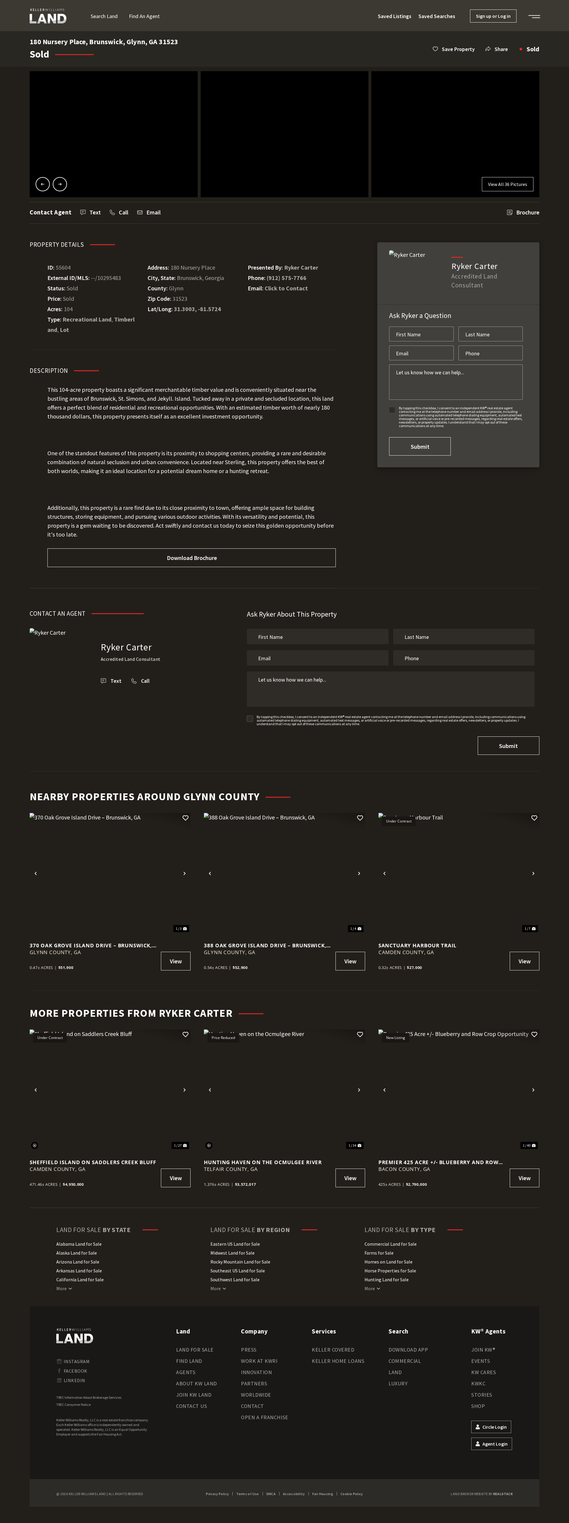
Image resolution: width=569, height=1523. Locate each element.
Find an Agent (144, 16)
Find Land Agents (189, 1367)
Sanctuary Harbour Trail (417, 945)
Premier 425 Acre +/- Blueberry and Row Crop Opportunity (438, 1162)
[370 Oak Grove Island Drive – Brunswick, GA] (110, 873)
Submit (420, 446)
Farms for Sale (379, 1253)
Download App (408, 1349)
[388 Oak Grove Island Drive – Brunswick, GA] (284, 873)
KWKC (478, 1383)
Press (249, 1349)
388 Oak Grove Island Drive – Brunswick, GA (265, 945)
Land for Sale (195, 1349)
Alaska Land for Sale (76, 1253)
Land (395, 1372)
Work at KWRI (259, 1361)
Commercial (405, 1361)
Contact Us (191, 1406)
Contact (252, 1406)
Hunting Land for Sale (387, 1279)
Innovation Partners (256, 1378)
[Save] (185, 818)
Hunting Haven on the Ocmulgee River (263, 1162)
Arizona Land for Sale (77, 1262)
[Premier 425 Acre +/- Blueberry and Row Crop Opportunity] (458, 1089)
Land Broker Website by (482, 1494)
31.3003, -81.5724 (197, 309)
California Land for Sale (80, 1279)
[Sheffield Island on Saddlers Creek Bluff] (110, 1089)
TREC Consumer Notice (73, 1404)
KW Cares (483, 1372)
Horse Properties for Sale (390, 1271)
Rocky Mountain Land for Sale (240, 1262)
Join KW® (483, 1349)
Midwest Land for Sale (232, 1253)
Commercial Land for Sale (391, 1244)
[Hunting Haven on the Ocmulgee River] (284, 1089)
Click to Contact (286, 288)
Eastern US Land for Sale (235, 1244)
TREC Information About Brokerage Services (88, 1397)
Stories (481, 1394)
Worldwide (256, 1394)
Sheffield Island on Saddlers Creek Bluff (93, 1162)
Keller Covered (333, 1349)
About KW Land (196, 1383)
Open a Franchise (264, 1417)
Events (480, 1361)
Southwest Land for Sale (235, 1279)
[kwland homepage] (74, 1335)
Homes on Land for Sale (389, 1262)
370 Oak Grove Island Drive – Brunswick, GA (91, 945)
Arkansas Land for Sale (79, 1271)
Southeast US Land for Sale (237, 1271)
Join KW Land (193, 1394)
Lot (64, 329)
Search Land (104, 16)
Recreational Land (87, 319)
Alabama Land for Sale (79, 1244)
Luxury (398, 1383)
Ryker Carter (301, 267)
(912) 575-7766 (286, 277)
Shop (478, 1406)
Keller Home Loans (338, 1361)
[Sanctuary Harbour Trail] (458, 873)
